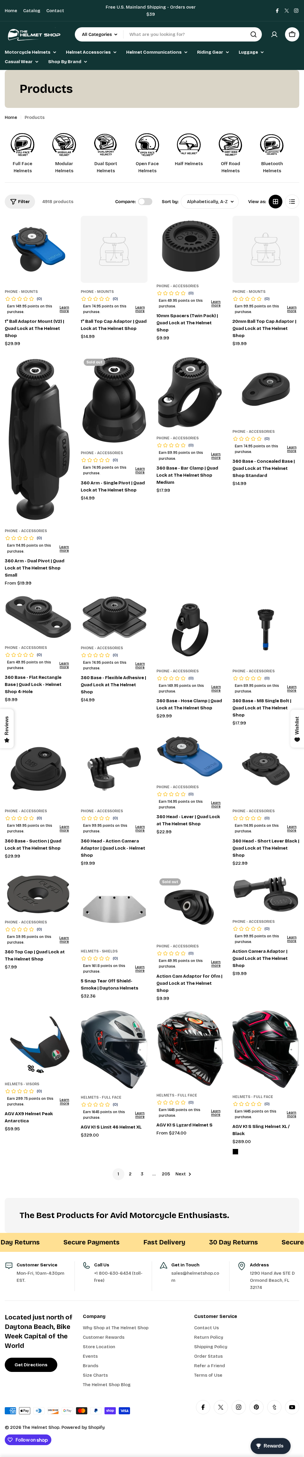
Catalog (31, 10)
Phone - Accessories (177, 286)
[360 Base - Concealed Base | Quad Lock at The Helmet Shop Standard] (266, 389)
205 (166, 1174)
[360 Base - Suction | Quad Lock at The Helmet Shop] (38, 768)
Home (11, 10)
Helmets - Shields (99, 951)
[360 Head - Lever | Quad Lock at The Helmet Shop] (190, 756)
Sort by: (170, 201)
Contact (55, 10)
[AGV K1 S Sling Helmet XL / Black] (266, 1049)
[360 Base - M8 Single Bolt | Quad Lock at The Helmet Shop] (266, 628)
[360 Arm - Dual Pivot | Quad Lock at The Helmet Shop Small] (38, 439)
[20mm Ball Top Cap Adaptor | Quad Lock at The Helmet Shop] (266, 249)
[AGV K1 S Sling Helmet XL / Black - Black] (235, 1152)
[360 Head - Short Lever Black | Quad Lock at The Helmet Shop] (266, 768)
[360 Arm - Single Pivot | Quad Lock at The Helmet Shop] (114, 400)
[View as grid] (275, 201)
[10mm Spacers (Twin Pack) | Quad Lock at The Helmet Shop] (190, 246)
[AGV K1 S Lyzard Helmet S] (190, 1048)
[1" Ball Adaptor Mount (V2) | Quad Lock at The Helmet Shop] (38, 249)
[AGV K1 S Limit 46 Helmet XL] (114, 1050)
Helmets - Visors (22, 1084)
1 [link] (118, 1174)
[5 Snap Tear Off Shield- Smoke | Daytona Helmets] (114, 908)
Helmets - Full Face (101, 1097)
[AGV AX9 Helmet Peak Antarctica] (38, 1043)
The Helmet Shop (41, 1427)
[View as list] (292, 201)
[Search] (253, 34)
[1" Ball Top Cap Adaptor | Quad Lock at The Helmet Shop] (114, 249)
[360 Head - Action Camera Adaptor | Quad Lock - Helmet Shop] (114, 768)
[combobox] (168, 34)
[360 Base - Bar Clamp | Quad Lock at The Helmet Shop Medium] (190, 392)
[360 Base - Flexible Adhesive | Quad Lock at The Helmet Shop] (114, 617)
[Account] (274, 34)
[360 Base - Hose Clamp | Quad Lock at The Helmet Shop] (190, 628)
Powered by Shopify (83, 1427)
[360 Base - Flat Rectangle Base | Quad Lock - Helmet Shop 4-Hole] (38, 617)
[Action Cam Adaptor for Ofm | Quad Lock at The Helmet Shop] (190, 906)
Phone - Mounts (21, 292)
